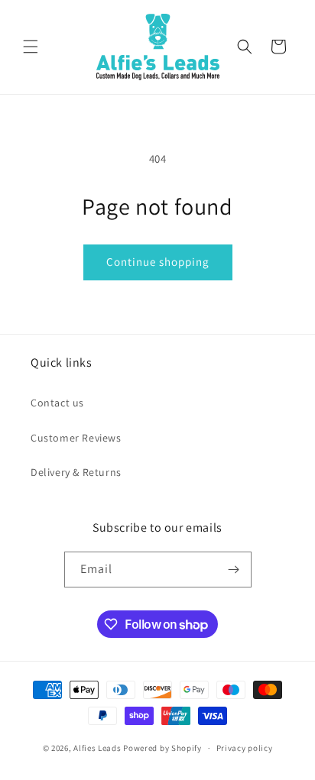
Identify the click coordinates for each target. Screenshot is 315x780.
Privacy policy (244, 748)
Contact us (57, 402)
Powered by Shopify (162, 748)
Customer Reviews (76, 438)
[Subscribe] (234, 569)
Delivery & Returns (76, 472)
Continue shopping (157, 261)
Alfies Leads (97, 748)
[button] (30, 46)
